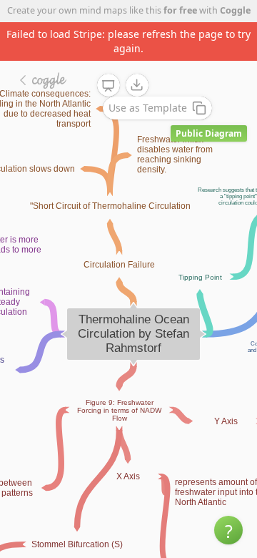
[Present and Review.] (108, 85)
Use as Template (148, 107)
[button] (228, 530)
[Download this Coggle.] (137, 85)
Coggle (235, 10)
